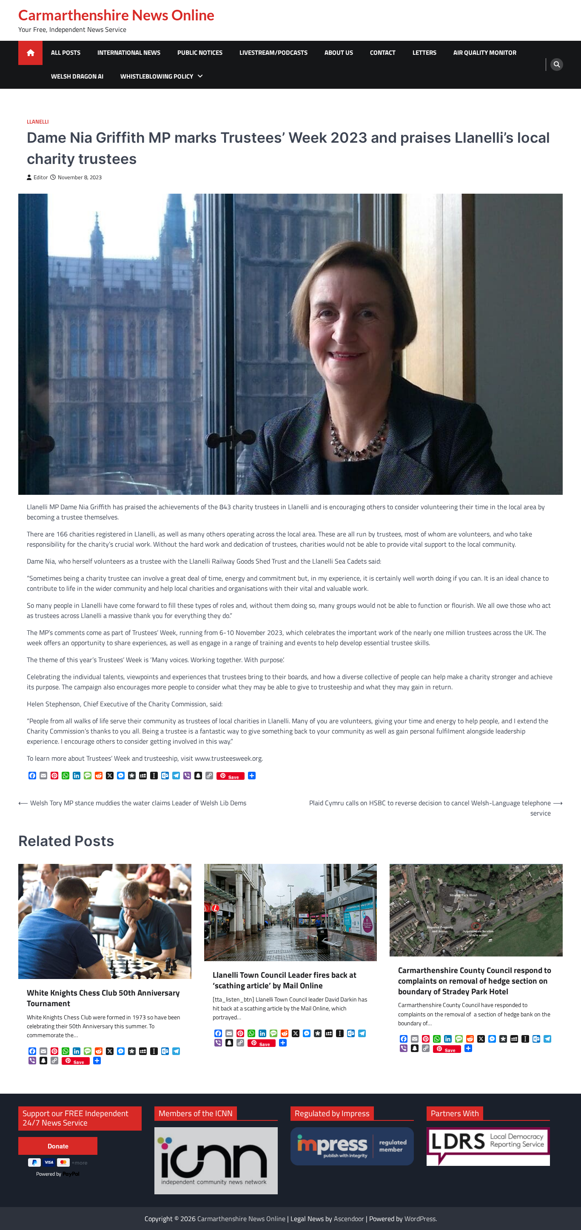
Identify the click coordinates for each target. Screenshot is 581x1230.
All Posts (65, 52)
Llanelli (38, 121)
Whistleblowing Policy (156, 76)
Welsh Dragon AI (77, 76)
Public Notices (199, 52)
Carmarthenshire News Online (116, 14)
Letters (424, 52)
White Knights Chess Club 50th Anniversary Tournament (103, 998)
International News (128, 52)
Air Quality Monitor (484, 52)
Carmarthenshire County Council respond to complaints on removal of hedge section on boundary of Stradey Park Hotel (474, 980)
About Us (339, 52)
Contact (383, 52)
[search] (556, 64)
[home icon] (30, 53)
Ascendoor (349, 1218)
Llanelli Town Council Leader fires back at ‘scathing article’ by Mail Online (284, 980)
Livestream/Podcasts (273, 52)
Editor (41, 177)
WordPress (420, 1218)
